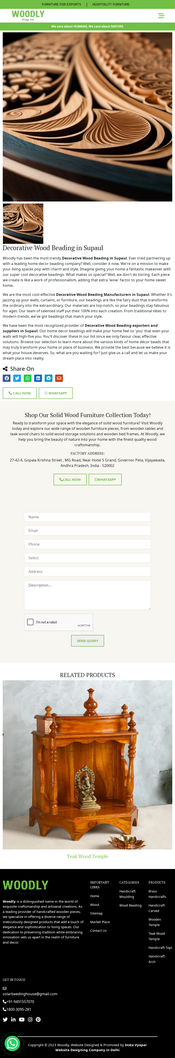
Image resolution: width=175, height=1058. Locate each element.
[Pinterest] (38, 1019)
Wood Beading (130, 905)
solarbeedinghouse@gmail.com (30, 993)
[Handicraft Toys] (87, 764)
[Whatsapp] (12, 1043)
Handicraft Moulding (127, 894)
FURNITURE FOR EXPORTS (61, 4)
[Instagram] (30, 1019)
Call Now (21, 393)
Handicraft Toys (87, 856)
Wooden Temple (155, 922)
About (94, 904)
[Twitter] (5, 1019)
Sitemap (96, 913)
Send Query (87, 640)
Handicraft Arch (157, 959)
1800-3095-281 (18, 1009)
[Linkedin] (13, 1019)
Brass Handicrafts (157, 894)
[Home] (25, 886)
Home (94, 896)
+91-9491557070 (20, 1001)
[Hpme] (28, 16)
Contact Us (98, 930)
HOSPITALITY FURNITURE (111, 4)
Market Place (100, 922)
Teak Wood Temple (157, 936)
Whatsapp (57, 393)
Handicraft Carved (157, 908)
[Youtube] (22, 1019)
